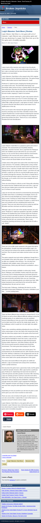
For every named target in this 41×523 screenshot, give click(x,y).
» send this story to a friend (9, 455)
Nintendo (14, 1)
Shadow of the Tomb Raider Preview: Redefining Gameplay (17, 513)
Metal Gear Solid (5, 3)
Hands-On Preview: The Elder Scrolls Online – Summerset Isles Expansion (19, 506)
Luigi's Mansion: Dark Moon (15, 461)
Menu (4, 22)
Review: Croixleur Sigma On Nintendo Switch (13, 488)
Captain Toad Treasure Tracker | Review (12, 495)
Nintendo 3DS (30, 461)
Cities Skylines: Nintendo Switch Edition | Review (14, 490)
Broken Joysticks (16, 8)
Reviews (9, 27)
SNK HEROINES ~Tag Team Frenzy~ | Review (14, 497)
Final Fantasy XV (26, 1)
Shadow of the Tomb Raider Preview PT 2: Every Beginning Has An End (19, 510)
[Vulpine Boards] (6, 1)
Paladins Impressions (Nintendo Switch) (12, 504)
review (4, 464)
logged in (12, 480)
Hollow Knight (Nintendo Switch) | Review (12, 492)
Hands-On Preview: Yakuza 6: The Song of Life (14, 515)
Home (3, 27)
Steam (19, 1)
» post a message (6, 457)
